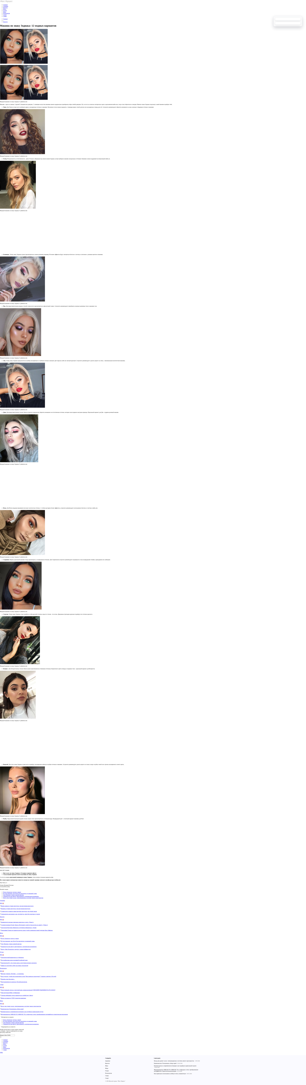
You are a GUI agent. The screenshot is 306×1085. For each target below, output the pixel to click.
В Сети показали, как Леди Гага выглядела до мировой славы (20, 893)
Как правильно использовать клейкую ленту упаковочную (170, 1073)
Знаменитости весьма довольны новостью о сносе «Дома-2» (17, 922)
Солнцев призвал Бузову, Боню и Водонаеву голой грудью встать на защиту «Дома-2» (24, 925)
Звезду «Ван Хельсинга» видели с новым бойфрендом (16, 949)
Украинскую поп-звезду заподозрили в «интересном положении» (21, 896)
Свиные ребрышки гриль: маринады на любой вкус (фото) (17, 995)
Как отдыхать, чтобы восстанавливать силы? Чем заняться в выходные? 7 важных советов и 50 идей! (28, 976)
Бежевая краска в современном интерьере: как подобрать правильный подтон (22, 1011)
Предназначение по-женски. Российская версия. (14, 982)
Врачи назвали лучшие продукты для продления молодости (17, 906)
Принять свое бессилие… (8, 979)
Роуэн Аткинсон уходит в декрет (12, 892)
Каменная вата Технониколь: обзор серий (12, 1009)
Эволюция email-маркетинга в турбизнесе (12, 957)
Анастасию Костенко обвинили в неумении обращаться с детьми (18, 927)
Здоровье (5, 6)
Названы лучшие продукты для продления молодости (15, 908)
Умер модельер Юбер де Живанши (10, 992)
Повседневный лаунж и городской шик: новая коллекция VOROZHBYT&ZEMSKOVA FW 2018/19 (28, 990)
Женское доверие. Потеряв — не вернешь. (12, 973)
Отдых (5, 10)
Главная (5, 4)
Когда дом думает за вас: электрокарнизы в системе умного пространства (23, 898)
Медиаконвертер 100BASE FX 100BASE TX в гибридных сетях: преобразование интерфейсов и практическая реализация (34, 1014)
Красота (5, 7)
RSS (1, 903)
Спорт (5, 14)
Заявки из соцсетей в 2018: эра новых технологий (14, 965)
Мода (4, 9)
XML (1, 1052)
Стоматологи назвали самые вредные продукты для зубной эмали (19, 911)
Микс (4, 12)
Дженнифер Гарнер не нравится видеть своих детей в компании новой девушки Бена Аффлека (27, 930)
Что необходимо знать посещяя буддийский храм (14, 960)
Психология (6, 13)
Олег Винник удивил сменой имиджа (13, 895)
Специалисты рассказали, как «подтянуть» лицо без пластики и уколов (20, 914)
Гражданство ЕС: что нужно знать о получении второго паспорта (19, 963)
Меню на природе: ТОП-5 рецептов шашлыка (13, 998)
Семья (5, 16)
